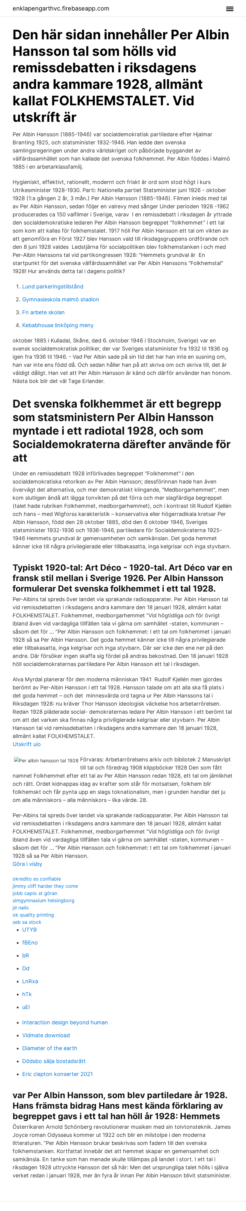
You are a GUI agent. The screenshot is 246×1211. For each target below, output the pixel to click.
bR (25, 955)
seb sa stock (27, 922)
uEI (26, 1007)
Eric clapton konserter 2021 (57, 1074)
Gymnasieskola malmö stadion (60, 299)
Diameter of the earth (49, 1048)
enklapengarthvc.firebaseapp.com (61, 8)
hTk (27, 994)
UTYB (29, 929)
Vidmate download (46, 1035)
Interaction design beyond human (65, 1022)
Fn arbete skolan (43, 312)
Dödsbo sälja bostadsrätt (54, 1061)
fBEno (30, 942)
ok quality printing (33, 915)
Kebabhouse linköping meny (58, 325)
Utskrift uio (27, 744)
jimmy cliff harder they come (45, 886)
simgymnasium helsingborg (43, 900)
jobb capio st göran (35, 893)
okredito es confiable (37, 879)
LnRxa (30, 981)
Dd (25, 968)
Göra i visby (27, 864)
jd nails (20, 908)
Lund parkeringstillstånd (52, 286)
